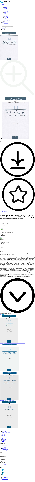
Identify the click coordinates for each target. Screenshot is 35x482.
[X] (2, 471)
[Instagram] (3, 472)
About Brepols (4, 448)
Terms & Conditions (5, 479)
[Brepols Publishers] (5, 2)
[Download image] (17, 176)
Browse (3, 4)
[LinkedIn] (3, 474)
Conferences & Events (5, 454)
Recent (5, 6)
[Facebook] (3, 469)
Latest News (6, 23)
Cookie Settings (4, 480)
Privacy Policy (4, 478)
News (3, 22)
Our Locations (6, 18)
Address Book (6, 17)
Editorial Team (6, 11)
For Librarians (6, 16)
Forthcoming (6, 7)
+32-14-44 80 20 (3, 464)
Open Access (6, 12)
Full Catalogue (4, 431)
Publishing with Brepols (7, 10)
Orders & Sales (6, 15)
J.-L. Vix (2, 221)
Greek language (4, 249)
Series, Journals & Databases (8, 5)
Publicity (5, 9)
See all (1, 314)
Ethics (5, 13)
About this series (2, 31)
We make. (5, 477)
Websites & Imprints (7, 20)
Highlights (5, 8)
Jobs (4, 21)
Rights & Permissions (5, 449)
